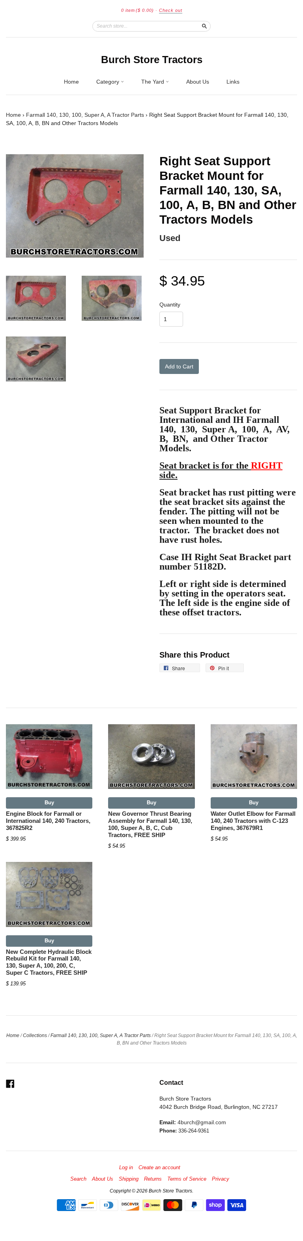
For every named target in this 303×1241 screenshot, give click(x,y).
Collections (35, 1035)
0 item (137, 10)
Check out (170, 10)
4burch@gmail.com (202, 1122)
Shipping (128, 1179)
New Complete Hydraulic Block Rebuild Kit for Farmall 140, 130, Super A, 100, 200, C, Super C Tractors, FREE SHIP (49, 962)
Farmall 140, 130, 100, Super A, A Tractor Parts (85, 115)
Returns (153, 1179)
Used (169, 238)
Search (78, 1179)
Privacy (220, 1179)
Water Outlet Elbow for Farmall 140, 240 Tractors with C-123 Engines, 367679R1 (253, 821)
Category (108, 81)
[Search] (204, 26)
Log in (126, 1167)
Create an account (159, 1167)
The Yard (153, 81)
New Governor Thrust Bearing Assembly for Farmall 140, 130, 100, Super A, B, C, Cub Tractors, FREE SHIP (150, 824)
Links (232, 81)
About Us (197, 81)
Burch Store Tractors (151, 59)
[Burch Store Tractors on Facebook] (10, 1084)
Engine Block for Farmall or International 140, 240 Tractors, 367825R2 (48, 821)
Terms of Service (186, 1179)
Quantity (169, 304)
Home (71, 81)
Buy (49, 803)
